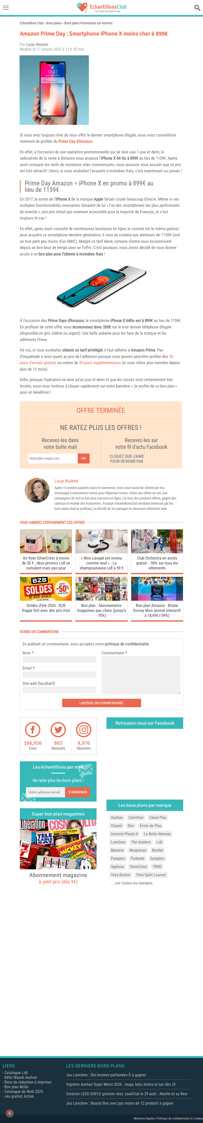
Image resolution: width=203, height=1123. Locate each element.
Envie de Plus (150, 825)
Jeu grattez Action (19, 1096)
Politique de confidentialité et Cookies (180, 1118)
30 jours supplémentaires (100, 362)
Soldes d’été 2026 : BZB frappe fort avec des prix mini (46, 608)
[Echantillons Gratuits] (101, 11)
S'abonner (77, 792)
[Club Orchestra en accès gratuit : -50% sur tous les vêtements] (157, 552)
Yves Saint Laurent (151, 875)
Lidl (159, 842)
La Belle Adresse (157, 834)
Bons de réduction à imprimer (28, 1082)
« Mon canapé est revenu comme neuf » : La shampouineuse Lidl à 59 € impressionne (101, 564)
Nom (27, 652)
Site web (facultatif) (39, 683)
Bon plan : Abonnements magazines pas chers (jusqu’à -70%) (101, 610)
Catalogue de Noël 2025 (23, 1091)
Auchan (117, 817)
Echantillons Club (31, 23)
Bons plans (53, 23)
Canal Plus (157, 817)
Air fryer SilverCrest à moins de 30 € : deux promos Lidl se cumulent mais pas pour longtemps (46, 564)
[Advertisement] (137, 90)
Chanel (116, 825)
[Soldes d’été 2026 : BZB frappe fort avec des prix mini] (46, 599)
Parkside (138, 858)
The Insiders (141, 842)
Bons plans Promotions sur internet (88, 23)
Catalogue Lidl (16, 1072)
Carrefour (136, 817)
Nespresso (137, 850)
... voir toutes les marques (131, 883)
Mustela (117, 850)
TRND (157, 866)
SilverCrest (138, 866)
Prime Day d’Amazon (75, 141)
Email (27, 668)
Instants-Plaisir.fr (124, 834)
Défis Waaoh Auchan (20, 1077)
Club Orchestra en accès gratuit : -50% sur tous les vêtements (157, 563)
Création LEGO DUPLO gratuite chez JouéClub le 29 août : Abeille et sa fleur (127, 1093)
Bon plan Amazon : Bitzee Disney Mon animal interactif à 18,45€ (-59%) (157, 610)
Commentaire (114, 652)
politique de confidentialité (127, 643)
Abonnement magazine (58, 878)
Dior (131, 825)
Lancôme (118, 842)
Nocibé (157, 850)
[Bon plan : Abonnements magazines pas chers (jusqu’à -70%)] (101, 599)
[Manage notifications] (10, 1113)
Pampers (118, 858)
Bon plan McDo (16, 1087)
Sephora (117, 866)
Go (83, 458)
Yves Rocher (120, 875)
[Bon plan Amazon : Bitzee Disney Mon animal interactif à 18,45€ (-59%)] (157, 599)
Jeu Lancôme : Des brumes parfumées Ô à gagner (106, 1075)
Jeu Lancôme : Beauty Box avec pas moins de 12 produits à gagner (120, 1103)
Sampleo (157, 858)
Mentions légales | (145, 1118)
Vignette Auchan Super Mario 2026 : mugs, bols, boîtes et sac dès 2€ (121, 1084)
